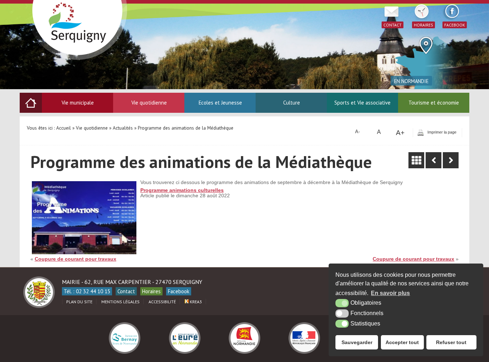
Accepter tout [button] (402, 342)
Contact (126, 291)
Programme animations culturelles (182, 190)
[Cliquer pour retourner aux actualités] (416, 160)
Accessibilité (162, 301)
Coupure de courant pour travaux (75, 259)
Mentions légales (120, 301)
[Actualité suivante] (451, 160)
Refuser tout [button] (451, 342)
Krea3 (195, 301)
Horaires (151, 291)
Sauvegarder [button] (357, 342)
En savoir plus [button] (390, 293)
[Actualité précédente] (433, 160)
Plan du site (79, 301)
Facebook (178, 291)
